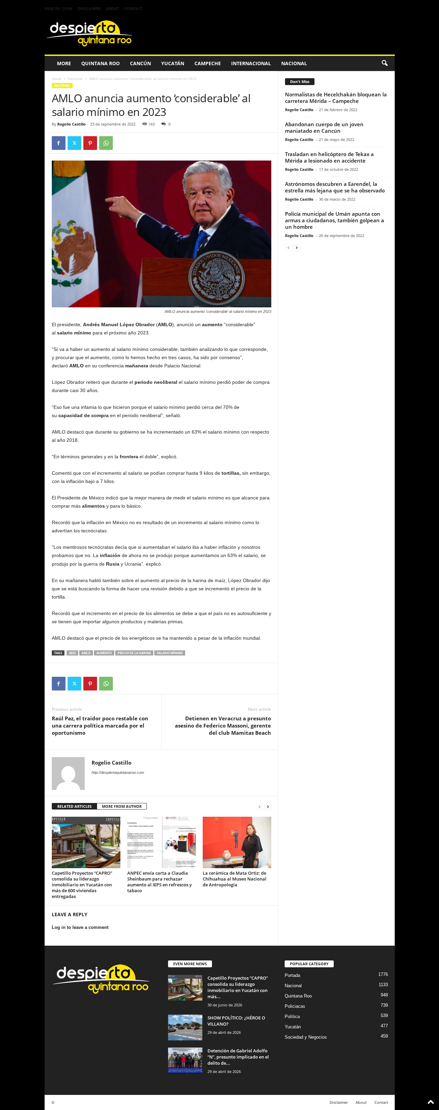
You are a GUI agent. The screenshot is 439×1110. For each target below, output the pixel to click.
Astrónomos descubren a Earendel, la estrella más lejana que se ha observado (335, 187)
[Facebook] (59, 143)
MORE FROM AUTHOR (122, 806)
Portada (292, 975)
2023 (72, 653)
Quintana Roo (100, 63)
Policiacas (295, 1006)
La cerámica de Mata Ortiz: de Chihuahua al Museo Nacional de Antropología (234, 879)
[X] (74, 143)
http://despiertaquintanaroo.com (118, 772)
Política (292, 1016)
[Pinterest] (90, 143)
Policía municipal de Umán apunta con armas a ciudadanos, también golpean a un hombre (334, 220)
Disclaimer (89, 8)
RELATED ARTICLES (74, 806)
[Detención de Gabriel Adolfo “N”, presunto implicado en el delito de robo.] (185, 1060)
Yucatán (172, 63)
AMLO (86, 653)
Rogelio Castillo (71, 124)
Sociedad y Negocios (306, 1037)
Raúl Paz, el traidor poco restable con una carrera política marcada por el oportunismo (100, 725)
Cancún (140, 63)
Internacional (251, 63)
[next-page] (267, 806)
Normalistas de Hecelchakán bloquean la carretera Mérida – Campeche (336, 97)
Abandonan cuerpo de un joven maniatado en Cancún (324, 127)
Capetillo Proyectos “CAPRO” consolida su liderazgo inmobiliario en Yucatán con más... (237, 987)
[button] (384, 63)
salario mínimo (170, 653)
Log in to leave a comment (80, 927)
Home (56, 78)
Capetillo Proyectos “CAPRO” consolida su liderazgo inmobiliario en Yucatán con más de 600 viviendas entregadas (82, 884)
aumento (104, 653)
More (64, 63)
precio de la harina (134, 653)
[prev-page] (259, 806)
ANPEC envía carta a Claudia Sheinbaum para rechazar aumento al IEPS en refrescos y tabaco (159, 882)
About (112, 8)
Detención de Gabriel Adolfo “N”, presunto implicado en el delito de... (238, 1057)
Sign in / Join (58, 8)
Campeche (207, 63)
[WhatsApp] (106, 143)
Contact (133, 8)
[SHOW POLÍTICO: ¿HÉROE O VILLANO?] (185, 1027)
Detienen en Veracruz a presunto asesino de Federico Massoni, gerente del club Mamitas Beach (223, 725)
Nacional (294, 63)
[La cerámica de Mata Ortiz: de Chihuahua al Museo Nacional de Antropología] (237, 842)
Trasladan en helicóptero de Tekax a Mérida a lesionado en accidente (329, 157)
